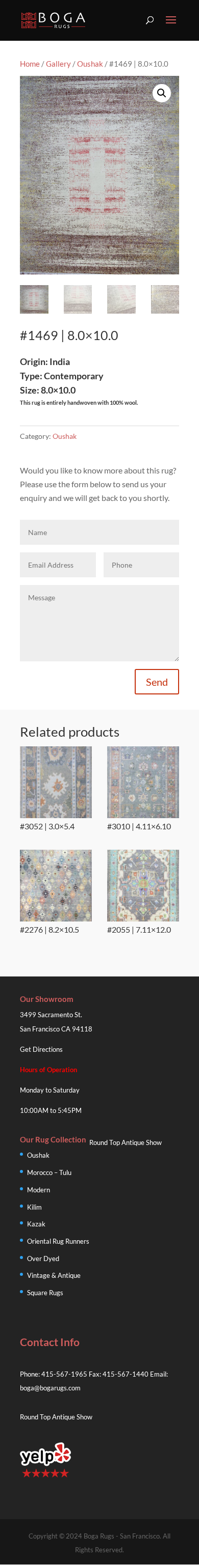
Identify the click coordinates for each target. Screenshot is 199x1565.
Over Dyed (43, 1258)
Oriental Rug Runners (58, 1241)
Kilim (34, 1207)
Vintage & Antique (54, 1275)
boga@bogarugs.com (50, 1388)
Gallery (58, 63)
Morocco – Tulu (49, 1172)
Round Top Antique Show (125, 1142)
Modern (38, 1190)
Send (157, 682)
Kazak (36, 1224)
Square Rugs (45, 1293)
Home (30, 63)
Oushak (90, 63)
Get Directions (41, 1049)
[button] (162, 93)
